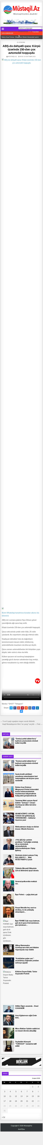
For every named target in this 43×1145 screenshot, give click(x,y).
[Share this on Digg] (33, 707)
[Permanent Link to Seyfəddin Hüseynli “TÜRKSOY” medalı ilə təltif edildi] (8, 1046)
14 (27, 1096)
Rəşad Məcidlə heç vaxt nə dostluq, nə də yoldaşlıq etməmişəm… (25, 910)
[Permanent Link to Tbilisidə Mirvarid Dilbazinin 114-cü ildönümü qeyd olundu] (8, 872)
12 (16, 1096)
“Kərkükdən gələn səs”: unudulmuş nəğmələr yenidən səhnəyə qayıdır (27, 961)
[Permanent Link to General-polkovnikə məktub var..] (8, 885)
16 (38, 1096)
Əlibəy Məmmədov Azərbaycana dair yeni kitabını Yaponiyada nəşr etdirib (27, 947)
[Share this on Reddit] (26, 707)
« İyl (3, 1117)
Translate (35, 32)
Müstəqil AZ (12, 56)
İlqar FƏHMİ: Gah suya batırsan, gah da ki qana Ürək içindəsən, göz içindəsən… (27, 923)
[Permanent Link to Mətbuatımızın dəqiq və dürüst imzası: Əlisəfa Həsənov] (8, 831)
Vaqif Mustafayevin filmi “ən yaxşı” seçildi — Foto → (22, 724)
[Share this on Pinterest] (22, 707)
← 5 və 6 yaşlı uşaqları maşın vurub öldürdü (17, 721)
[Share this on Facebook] (14, 707)
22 (33, 1101)
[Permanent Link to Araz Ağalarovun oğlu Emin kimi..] (8, 1019)
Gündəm (22, 42)
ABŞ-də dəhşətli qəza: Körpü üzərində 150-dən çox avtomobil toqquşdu (21, 49)
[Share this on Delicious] (21, 711)
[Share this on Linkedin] (37, 707)
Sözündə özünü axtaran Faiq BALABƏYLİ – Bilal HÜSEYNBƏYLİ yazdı (26, 857)
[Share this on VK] (29, 707)
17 (5, 1101)
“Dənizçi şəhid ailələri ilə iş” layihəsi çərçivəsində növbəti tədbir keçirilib (26, 741)
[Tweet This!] (11, 707)
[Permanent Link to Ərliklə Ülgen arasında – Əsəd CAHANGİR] (8, 1008)
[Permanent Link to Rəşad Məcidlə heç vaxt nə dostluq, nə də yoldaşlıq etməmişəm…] (8, 912)
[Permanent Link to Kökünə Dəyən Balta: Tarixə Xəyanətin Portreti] (8, 987)
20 (21, 1101)
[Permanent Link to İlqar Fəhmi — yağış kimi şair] (8, 899)
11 (10, 1096)
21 (27, 1101)
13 (21, 1096)
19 (16, 1101)
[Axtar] (19, 36)
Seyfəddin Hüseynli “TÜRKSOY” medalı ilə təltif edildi (26, 1044)
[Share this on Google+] (18, 707)
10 (5, 1096)
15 (33, 1096)
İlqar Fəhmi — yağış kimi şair (26, 894)
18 (10, 1101)
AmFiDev (21, 1129)
